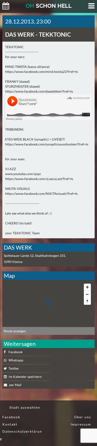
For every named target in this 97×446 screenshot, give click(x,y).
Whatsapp (15, 360)
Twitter (13, 368)
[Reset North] (87, 301)
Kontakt (9, 424)
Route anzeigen (15, 331)
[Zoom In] (87, 287)
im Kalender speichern (25, 377)
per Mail (14, 385)
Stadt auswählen (24, 407)
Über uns (82, 417)
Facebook (15, 352)
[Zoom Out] (87, 294)
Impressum (81, 424)
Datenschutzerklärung (21, 435)
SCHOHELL (49, 5)
